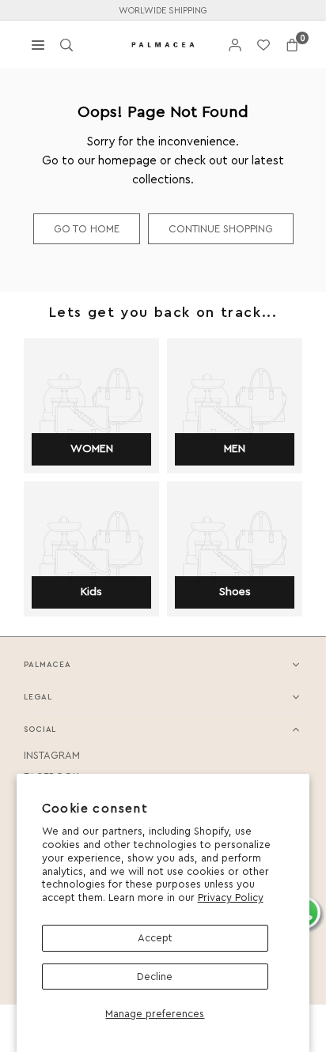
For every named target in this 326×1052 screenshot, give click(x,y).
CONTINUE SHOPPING (221, 229)
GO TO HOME (86, 229)
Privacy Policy (230, 897)
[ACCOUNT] (235, 44)
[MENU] (38, 44)
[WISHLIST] (263, 44)
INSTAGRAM (52, 755)
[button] (292, 44)
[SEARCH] (66, 44)
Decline (154, 976)
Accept (155, 938)
